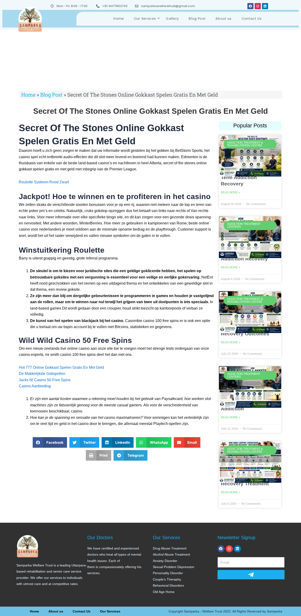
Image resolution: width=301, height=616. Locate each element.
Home (118, 18)
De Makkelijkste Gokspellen (42, 374)
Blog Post (197, 18)
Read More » (230, 192)
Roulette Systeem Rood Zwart (44, 182)
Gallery (172, 18)
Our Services (145, 18)
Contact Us (252, 18)
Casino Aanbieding (35, 386)
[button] (50, 442)
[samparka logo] (30, 19)
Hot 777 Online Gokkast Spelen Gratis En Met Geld (61, 367)
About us (223, 18)
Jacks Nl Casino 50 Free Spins (45, 380)
